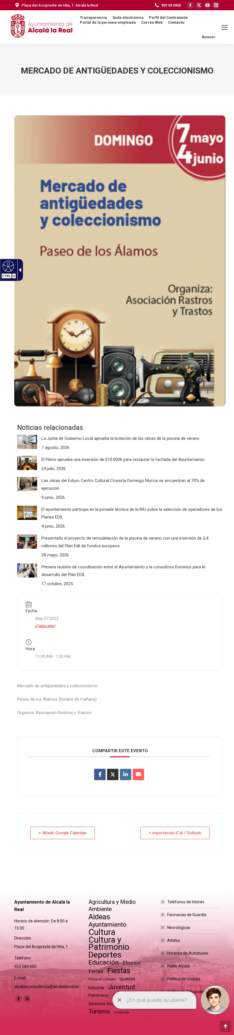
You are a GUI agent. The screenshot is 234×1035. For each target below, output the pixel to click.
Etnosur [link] (132, 963)
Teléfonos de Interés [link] (185, 902)
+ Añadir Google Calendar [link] (62, 832)
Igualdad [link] (127, 979)
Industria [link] (96, 987)
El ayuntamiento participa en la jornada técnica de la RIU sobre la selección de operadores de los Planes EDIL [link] (131, 513)
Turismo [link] (99, 1011)
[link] (100, 774)
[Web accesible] (7, 266)
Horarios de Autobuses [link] (187, 953)
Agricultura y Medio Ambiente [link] (112, 905)
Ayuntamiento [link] (107, 924)
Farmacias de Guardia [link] (186, 914)
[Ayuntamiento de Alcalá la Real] (41, 27)
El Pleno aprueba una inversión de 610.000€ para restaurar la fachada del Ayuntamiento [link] (123, 459)
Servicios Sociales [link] (105, 1003)
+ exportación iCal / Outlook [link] (175, 832)
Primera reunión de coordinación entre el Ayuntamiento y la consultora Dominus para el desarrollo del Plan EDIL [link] (123, 570)
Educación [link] (103, 962)
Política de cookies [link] (183, 979)
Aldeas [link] (99, 916)
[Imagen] (27, 442)
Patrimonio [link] (98, 995)
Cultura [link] (101, 932)
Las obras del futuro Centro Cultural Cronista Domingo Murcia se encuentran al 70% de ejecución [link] (123, 484)
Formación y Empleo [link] (102, 979)
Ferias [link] (95, 971)
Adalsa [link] (173, 940)
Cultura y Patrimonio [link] (108, 943)
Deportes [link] (105, 954)
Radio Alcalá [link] (178, 966)
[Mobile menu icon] (224, 27)
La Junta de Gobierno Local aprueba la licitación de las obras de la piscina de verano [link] (120, 438)
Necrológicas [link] (178, 927)
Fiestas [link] (118, 970)
